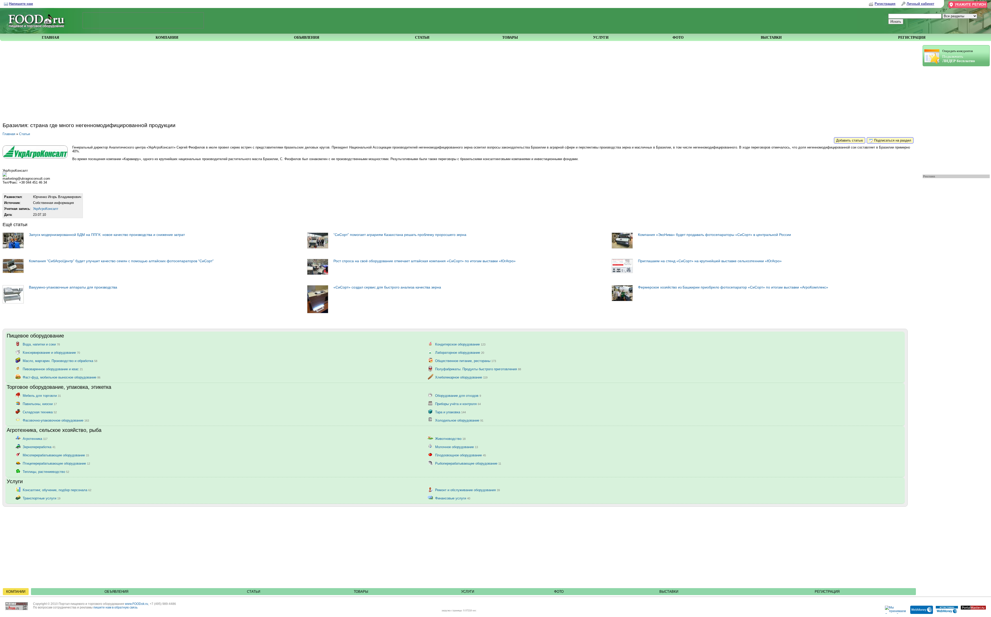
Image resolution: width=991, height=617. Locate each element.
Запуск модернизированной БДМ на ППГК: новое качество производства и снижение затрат (107, 235)
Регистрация (827, 592)
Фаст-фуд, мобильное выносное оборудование (61, 377)
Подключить (958, 56)
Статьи (24, 134)
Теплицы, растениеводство (46, 471)
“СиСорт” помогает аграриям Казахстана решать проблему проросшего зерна (399, 235)
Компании (15, 592)
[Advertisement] (954, 119)
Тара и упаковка (450, 412)
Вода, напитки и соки (41, 344)
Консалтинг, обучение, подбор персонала (57, 490)
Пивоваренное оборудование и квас (53, 369)
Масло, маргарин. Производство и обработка (60, 361)
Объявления (116, 592)
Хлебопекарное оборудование (461, 377)
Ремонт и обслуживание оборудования (467, 490)
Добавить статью (849, 140)
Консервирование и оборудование (51, 352)
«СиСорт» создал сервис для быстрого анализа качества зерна (387, 287)
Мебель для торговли (42, 395)
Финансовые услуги (452, 498)
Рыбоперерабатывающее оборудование (468, 463)
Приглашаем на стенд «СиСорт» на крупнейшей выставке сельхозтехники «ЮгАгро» (710, 261)
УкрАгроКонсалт (45, 209)
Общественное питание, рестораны (465, 361)
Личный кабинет (920, 4)
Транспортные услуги (41, 498)
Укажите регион (970, 4)
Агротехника (35, 438)
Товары (361, 592)
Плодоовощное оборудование (460, 455)
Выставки (668, 592)
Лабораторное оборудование (459, 352)
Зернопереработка (39, 447)
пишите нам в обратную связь (115, 607)
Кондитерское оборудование (460, 344)
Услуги (467, 592)
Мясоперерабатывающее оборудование (56, 455)
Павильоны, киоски (40, 404)
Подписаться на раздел (892, 140)
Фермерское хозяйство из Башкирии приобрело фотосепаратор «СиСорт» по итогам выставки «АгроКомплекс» (733, 287)
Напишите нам (21, 4)
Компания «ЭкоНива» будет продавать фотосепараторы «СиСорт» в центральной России (714, 235)
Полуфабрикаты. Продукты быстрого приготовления (478, 369)
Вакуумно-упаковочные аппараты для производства (73, 287)
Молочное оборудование (456, 447)
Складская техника (40, 412)
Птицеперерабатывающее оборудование (56, 463)
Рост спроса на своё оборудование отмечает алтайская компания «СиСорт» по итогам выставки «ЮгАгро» (424, 261)
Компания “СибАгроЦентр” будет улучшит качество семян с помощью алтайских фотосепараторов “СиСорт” (121, 261)
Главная (9, 134)
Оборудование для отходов (458, 395)
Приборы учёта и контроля (458, 404)
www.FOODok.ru (136, 604)
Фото (559, 592)
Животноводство (450, 438)
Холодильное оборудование (459, 420)
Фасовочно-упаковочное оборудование (56, 420)
